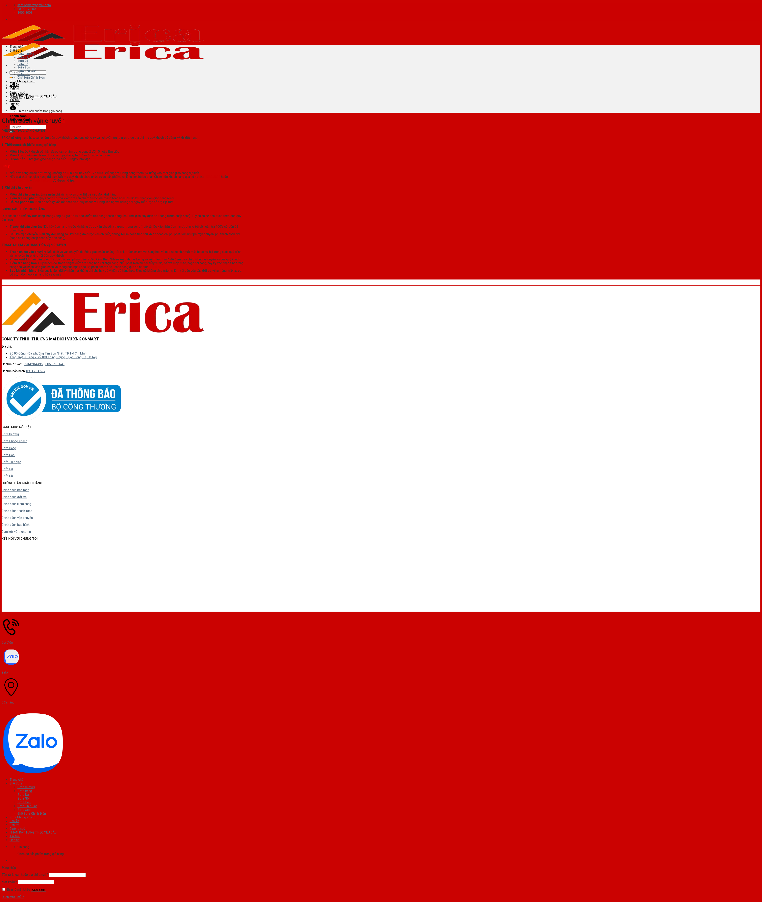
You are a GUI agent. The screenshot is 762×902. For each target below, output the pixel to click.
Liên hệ (14, 104)
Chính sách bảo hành (16, 525)
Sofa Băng (24, 57)
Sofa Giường (25, 54)
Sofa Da (22, 61)
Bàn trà (14, 89)
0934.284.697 (35, 371)
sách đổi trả (18, 497)
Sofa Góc (23, 74)
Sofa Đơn (23, 67)
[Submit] (11, 77)
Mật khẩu (9, 882)
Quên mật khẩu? (13, 897)
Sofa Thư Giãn (27, 71)
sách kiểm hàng (20, 504)
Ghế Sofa (16, 50)
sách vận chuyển (21, 518)
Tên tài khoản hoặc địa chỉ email (25, 875)
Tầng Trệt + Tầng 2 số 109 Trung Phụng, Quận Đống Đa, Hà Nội (53, 357)
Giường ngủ (17, 92)
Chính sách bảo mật (15, 490)
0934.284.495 (19, 180)
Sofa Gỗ (22, 64)
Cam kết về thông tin (16, 532)
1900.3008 (212, 177)
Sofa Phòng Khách (22, 81)
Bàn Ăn (14, 85)
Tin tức (15, 100)
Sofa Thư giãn (11, 462)
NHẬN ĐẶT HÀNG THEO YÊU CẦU (33, 96)
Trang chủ (16, 47)
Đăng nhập (38, 889)
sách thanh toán (20, 511)
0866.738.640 (42, 180)
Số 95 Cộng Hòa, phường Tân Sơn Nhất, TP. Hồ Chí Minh (48, 353)
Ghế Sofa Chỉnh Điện (31, 77)
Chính (5, 497)
